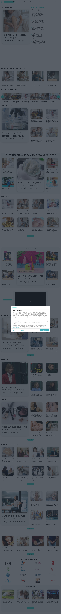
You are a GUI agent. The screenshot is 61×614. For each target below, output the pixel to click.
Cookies (18, 327)
